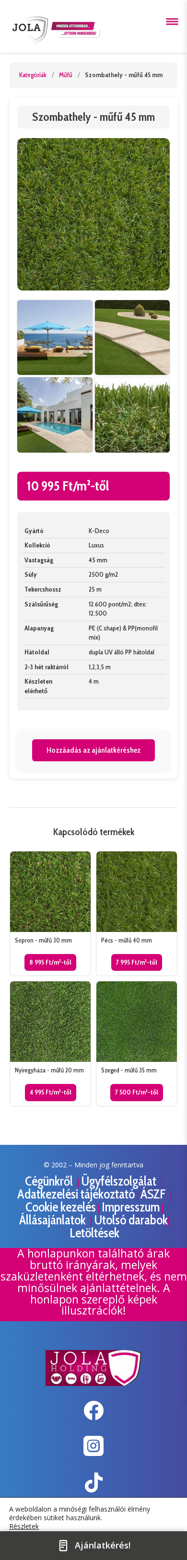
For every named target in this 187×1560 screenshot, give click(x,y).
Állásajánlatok (53, 1220)
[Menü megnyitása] (172, 21)
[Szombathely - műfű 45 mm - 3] (55, 415)
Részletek (24, 1526)
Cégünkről (50, 1181)
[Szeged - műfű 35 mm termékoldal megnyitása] (136, 1043)
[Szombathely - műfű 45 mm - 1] (55, 337)
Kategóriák (33, 74)
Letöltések (94, 1233)
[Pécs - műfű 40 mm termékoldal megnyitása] (136, 913)
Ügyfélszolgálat (120, 1181)
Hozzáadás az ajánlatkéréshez (93, 750)
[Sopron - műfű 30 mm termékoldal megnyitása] (50, 913)
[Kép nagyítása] (93, 214)
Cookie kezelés (60, 1207)
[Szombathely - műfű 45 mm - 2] (132, 337)
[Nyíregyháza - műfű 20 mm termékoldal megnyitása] (50, 1043)
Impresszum (131, 1207)
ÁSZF (154, 1194)
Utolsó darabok (131, 1220)
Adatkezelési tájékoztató (76, 1194)
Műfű (65, 74)
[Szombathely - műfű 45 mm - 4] (132, 415)
